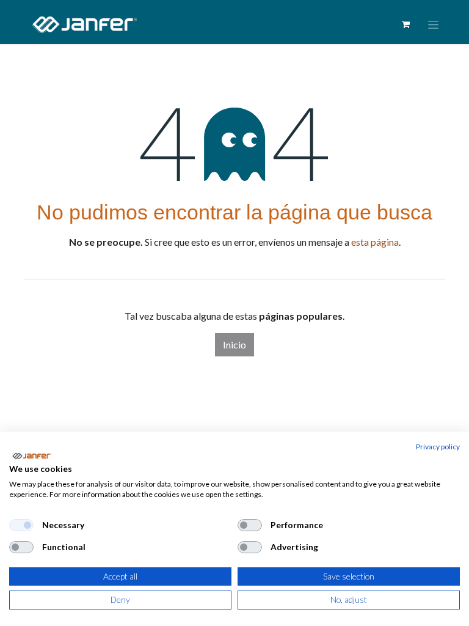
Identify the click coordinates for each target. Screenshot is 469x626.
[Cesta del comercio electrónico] (405, 24)
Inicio (234, 344)
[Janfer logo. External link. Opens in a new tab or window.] (31, 456)
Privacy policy (438, 446)
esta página (375, 242)
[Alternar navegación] (433, 24)
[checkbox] (21, 525)
